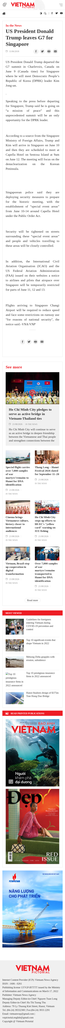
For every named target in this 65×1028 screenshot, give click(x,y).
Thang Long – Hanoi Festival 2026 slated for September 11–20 (47, 471)
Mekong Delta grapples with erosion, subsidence (40, 658)
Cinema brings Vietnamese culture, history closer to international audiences (17, 524)
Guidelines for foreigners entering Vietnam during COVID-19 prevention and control (39, 624)
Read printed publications (27, 713)
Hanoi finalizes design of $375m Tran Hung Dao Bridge (42, 694)
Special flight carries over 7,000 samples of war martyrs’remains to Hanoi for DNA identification (18, 476)
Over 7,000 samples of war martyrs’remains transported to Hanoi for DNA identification (46, 572)
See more (14, 367)
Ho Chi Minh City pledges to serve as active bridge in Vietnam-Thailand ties (30, 414)
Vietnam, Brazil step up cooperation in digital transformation (17, 568)
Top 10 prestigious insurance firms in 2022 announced (40, 675)
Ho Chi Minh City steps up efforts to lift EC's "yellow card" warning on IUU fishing (45, 524)
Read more (32, 600)
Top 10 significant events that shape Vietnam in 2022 (40, 642)
